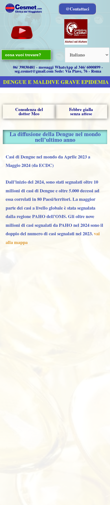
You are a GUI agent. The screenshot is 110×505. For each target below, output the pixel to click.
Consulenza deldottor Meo (29, 111)
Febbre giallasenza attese (81, 111)
